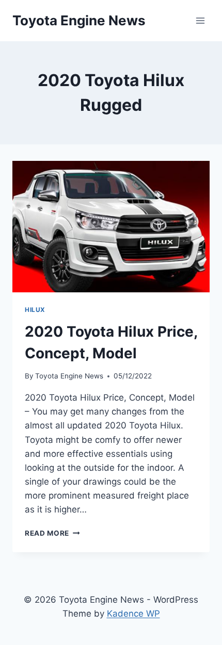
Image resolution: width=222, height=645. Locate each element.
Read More (52, 533)
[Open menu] (200, 20)
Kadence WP (133, 613)
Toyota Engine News (69, 376)
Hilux (35, 309)
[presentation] (111, 226)
